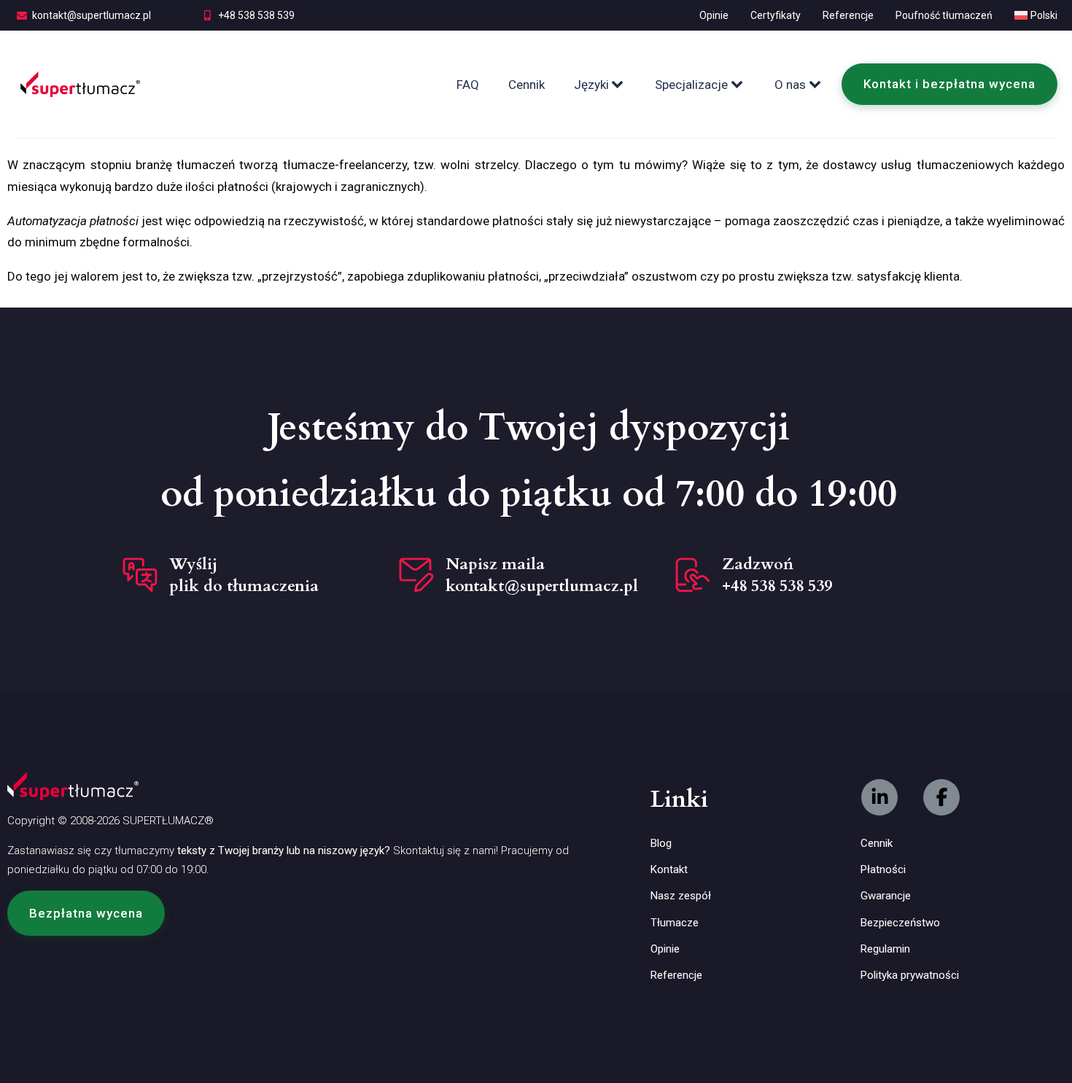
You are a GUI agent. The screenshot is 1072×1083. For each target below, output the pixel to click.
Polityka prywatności (910, 975)
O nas (790, 84)
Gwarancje (886, 895)
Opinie (714, 15)
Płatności (883, 869)
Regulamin (885, 948)
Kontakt (669, 869)
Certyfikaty (775, 15)
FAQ (468, 84)
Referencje (848, 15)
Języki (591, 84)
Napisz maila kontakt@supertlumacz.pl (542, 575)
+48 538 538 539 (256, 15)
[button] (86, 913)
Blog (661, 843)
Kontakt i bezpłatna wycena (949, 84)
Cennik (526, 84)
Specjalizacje (691, 84)
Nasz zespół (680, 895)
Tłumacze (674, 922)
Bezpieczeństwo (900, 922)
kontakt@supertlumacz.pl (91, 15)
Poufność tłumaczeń (944, 15)
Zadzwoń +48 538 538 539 (777, 575)
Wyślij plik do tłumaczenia (244, 575)
